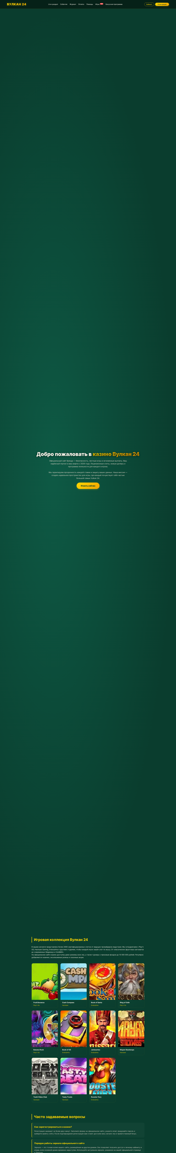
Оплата (81, 4)
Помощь (89, 4)
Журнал (73, 4)
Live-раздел (53, 4)
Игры (99, 4)
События (63, 4)
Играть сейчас (88, 485)
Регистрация (162, 4)
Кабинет (149, 4)
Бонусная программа (114, 4)
